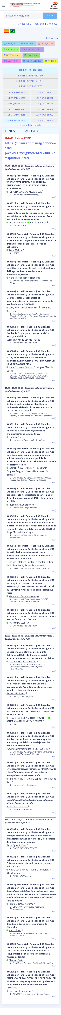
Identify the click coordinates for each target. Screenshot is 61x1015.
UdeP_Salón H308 (44, 115)
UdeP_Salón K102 (44, 103)
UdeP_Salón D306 (44, 92)
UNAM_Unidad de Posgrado (20, 43)
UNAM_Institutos (33, 49)
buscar (50, 15)
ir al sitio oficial (51, 38)
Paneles (51, 61)
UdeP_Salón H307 (44, 120)
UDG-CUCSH (32, 55)
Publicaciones (33, 61)
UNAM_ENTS (12, 49)
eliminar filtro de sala (30, 125)
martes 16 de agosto (30, 75)
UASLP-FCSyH (12, 61)
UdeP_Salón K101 (16, 103)
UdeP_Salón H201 (44, 98)
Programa (39, 23)
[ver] (54, 197)
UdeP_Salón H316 (16, 115)
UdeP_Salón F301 (16, 120)
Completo (52, 23)
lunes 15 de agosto (30, 70)
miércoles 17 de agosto (30, 81)
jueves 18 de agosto (30, 86)
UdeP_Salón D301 (16, 92)
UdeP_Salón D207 (16, 98)
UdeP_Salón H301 (44, 109)
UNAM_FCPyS (46, 43)
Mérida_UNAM (13, 55)
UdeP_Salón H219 (16, 109)
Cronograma (24, 23)
